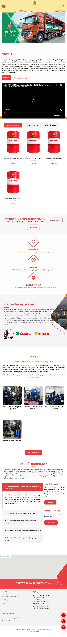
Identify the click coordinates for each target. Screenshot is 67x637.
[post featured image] (12, 395)
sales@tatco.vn (6, 605)
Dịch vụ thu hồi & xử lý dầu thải (33, 408)
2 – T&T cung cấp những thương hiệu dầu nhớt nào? (20, 513)
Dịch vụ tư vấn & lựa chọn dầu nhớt (41, 596)
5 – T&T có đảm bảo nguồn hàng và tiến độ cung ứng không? (20, 539)
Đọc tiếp (14, 163)
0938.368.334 (12, 601)
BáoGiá (63, 627)
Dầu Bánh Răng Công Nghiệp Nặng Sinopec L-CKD (15, 157)
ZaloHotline (63, 621)
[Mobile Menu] (3, 6)
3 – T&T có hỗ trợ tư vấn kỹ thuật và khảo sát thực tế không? (20, 522)
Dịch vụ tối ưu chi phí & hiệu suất (12, 408)
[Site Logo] (34, 4)
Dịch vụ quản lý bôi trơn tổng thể (41, 601)
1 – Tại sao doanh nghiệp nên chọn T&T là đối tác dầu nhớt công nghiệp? (22, 487)
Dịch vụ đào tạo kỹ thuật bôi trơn (54, 408)
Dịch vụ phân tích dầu (38, 597)
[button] (63, 6)
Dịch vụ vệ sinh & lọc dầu (12, 440)
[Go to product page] (13, 141)
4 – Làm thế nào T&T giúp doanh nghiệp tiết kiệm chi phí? (22, 530)
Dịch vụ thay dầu (37, 599)
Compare (19, 131)
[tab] (13, 125)
